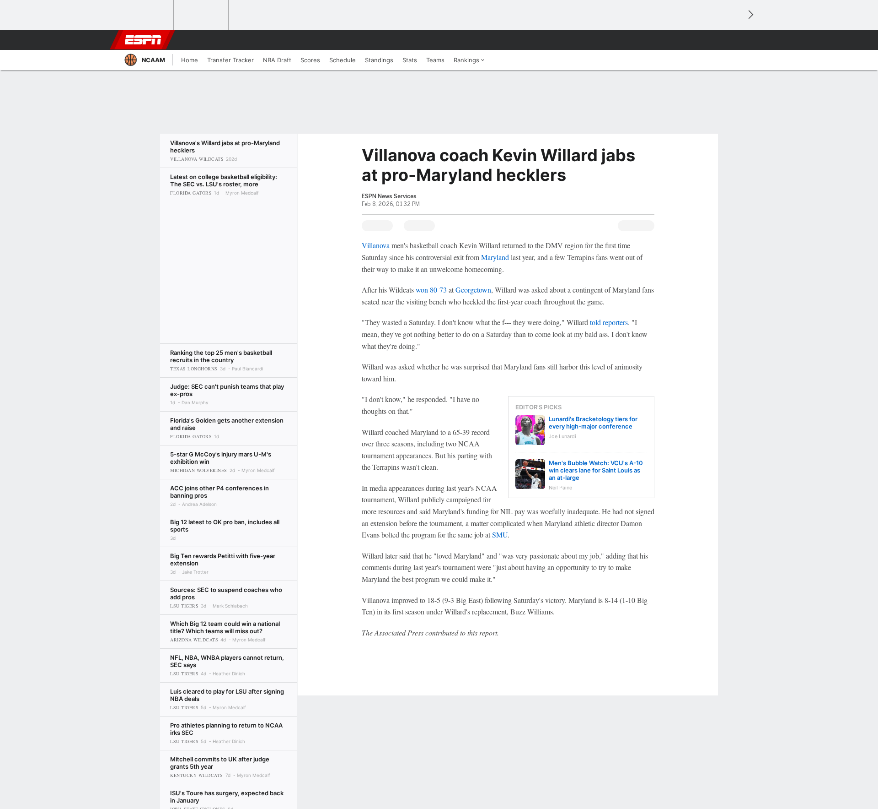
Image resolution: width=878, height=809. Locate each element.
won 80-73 (431, 289)
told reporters (609, 322)
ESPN (143, 40)
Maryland (495, 257)
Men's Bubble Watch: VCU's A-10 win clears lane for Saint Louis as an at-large (596, 470)
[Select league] (146, 15)
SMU (500, 534)
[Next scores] (750, 15)
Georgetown (473, 289)
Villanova (376, 245)
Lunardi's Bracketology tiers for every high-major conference (593, 422)
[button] (729, 40)
